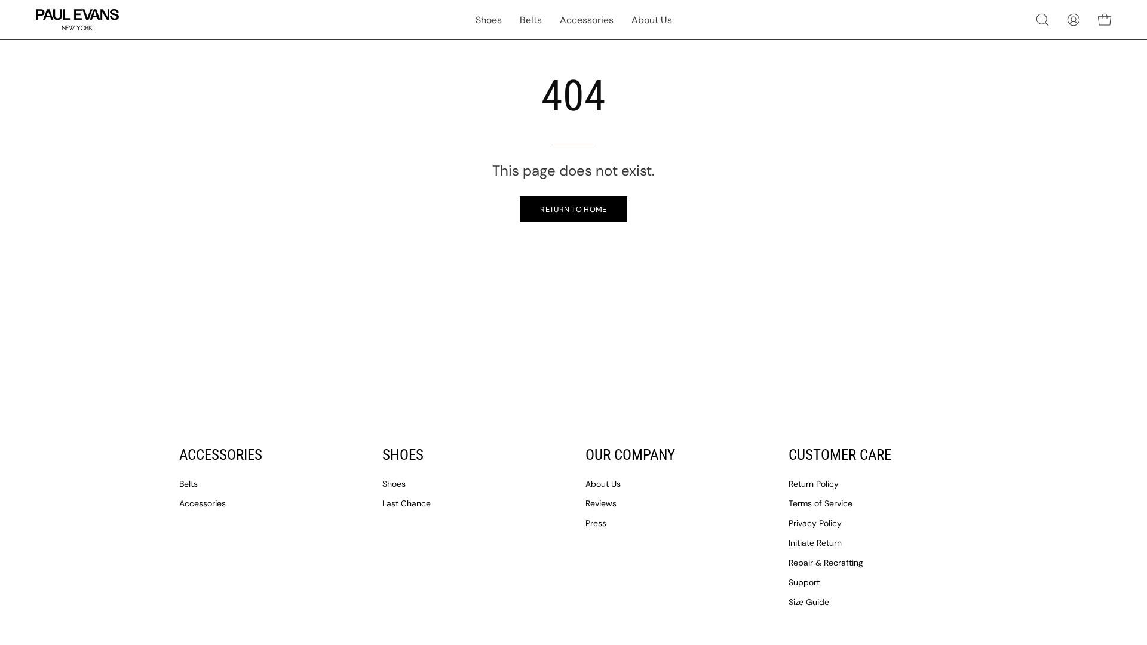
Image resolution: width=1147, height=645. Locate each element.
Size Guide (809, 602)
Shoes (394, 483)
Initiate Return (815, 543)
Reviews (601, 503)
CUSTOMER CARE (840, 454)
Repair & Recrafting (826, 562)
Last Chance (406, 503)
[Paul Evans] (77, 19)
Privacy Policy (815, 523)
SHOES (403, 454)
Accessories (202, 503)
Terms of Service (820, 503)
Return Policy (814, 483)
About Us (603, 483)
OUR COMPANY (630, 454)
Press (595, 523)
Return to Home (573, 209)
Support (804, 582)
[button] (1042, 19)
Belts (188, 483)
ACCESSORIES (220, 454)
